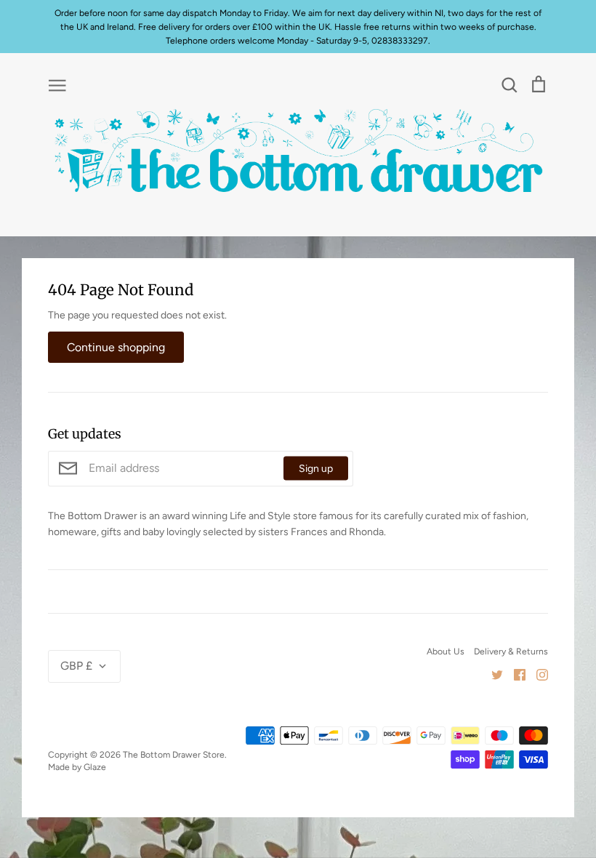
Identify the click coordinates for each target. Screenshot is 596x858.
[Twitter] (491, 674)
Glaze (95, 766)
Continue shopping (116, 347)
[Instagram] (536, 674)
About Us (445, 651)
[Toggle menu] (57, 84)
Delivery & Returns (511, 651)
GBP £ (76, 666)
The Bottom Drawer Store (174, 754)
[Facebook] (514, 674)
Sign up (316, 468)
